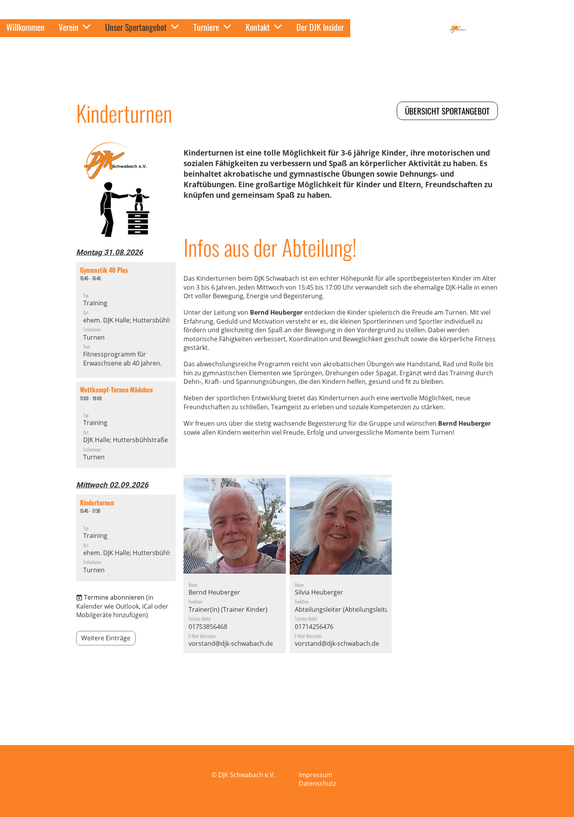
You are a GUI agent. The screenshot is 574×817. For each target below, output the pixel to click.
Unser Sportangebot (136, 27)
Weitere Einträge (105, 638)
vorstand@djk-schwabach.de (231, 643)
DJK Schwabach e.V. (520, 28)
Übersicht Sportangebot (447, 111)
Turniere (206, 27)
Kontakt (258, 27)
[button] (126, 320)
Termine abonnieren (114, 597)
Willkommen (25, 27)
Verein (68, 27)
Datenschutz (317, 783)
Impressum (315, 774)
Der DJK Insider (320, 27)
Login (421, 28)
